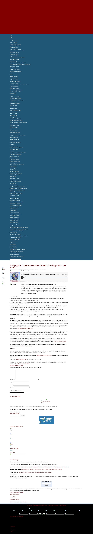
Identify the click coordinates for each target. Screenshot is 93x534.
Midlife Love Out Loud (14, 125)
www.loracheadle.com (21, 359)
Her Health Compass (14, 83)
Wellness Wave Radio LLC (15, 161)
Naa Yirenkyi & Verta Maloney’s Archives (18, 152)
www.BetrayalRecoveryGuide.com (44, 355)
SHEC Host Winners (14, 208)
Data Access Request (14, 494)
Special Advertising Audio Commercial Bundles (46, 4)
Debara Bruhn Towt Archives (15, 203)
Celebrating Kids (13, 93)
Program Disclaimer (14, 499)
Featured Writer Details (46, 13)
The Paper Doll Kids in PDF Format (16, 100)
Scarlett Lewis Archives (14, 156)
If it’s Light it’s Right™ (14, 86)
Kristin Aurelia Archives (14, 149)
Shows (11, 37)
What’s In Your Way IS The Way (16, 193)
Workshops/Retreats (46, 30)
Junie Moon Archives (14, 127)
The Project (12, 95)
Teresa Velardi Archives (14, 59)
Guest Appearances (14, 117)
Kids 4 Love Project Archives (15, 91)
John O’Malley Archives (14, 159)
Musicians (47, 23)
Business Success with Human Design (17, 51)
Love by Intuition (13, 108)
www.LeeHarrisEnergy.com (60, 341)
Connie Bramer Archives (14, 219)
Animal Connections (14, 39)
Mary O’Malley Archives (14, 195)
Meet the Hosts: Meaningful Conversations (18, 122)
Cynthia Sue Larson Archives (15, 181)
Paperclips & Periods (14, 134)
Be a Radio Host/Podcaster (15, 234)
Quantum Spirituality (14, 137)
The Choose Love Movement (15, 154)
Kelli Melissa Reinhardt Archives (16, 120)
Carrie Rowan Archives (14, 107)
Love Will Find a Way (14, 220)
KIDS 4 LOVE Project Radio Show (16, 90)
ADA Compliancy (13, 244)
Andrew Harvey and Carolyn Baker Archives (18, 188)
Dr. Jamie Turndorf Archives (15, 44)
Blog (46, 17)
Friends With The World (14, 68)
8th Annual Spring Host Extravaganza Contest (19, 236)
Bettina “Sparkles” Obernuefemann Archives (19, 229)
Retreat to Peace (13, 141)
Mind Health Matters (14, 130)
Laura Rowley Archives (14, 40)
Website (11, 387)
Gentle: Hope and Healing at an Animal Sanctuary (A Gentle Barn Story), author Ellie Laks (41, 469)
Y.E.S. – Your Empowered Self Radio (17, 164)
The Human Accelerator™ (15, 198)
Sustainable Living (13, 197)
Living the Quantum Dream (15, 180)
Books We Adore (46, 7)
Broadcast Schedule (14, 241)
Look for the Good (13, 105)
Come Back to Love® (14, 54)
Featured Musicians (46, 25)
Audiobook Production (46, 9)
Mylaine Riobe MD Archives (15, 49)
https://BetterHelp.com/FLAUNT (22, 363)
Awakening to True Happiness (16, 173)
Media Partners (46, 22)
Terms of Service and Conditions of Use (19, 502)
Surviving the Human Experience (16, 147)
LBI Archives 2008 (13, 115)
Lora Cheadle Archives (14, 66)
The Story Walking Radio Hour (16, 205)
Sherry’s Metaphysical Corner (16, 224)
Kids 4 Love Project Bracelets (15, 98)
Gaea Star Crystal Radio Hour (15, 71)
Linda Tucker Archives (14, 185)
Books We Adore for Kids (46, 15)
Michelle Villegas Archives (15, 69)
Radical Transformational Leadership (17, 190)
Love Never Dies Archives (15, 45)
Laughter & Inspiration (14, 217)
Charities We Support (46, 20)
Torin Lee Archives (13, 166)
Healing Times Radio (14, 79)
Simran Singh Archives (14, 171)
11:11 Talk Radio (13, 169)
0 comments (43, 270)
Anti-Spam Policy (13, 246)
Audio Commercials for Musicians (46, 28)
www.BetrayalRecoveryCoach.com (52, 316)
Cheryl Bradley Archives (14, 88)
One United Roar (13, 183)
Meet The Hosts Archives (15, 124)
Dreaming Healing (13, 61)
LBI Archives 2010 (13, 112)
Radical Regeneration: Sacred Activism (17, 186)
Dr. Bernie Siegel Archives (15, 132)
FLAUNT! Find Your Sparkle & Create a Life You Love (20, 64)
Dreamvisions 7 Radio (16, 270)
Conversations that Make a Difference (17, 57)
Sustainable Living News (14, 239)
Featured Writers (46, 12)
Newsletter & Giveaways (46, 5)
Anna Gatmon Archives (14, 215)
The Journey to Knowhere (15, 157)
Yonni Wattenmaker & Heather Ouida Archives (19, 84)
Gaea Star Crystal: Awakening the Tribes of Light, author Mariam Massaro (35, 472)
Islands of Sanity (13, 176)
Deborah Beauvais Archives (15, 110)
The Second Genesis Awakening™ (16, 202)
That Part (11, 151)
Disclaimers (12, 242)
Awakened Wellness (14, 47)
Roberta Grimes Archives (15, 146)
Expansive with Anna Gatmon (16, 213)
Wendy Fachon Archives (14, 207)
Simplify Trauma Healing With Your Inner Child (19, 227)
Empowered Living (13, 210)
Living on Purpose (13, 101)
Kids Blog (46, 18)
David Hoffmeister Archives (15, 174)
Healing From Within (14, 76)
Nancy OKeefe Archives (14, 52)
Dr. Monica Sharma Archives (15, 191)
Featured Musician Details (46, 26)
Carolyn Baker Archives (14, 178)
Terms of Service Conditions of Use (17, 256)
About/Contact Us (46, 0)
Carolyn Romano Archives (15, 103)
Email (11, 384)
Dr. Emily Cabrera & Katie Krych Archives (18, 135)
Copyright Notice (13, 247)
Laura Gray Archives (14, 222)
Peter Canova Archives (14, 139)
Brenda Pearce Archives (14, 212)
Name (11, 382)
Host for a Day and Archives (15, 237)
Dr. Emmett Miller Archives (15, 81)
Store (46, 31)
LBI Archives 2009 (13, 113)
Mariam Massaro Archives (15, 73)
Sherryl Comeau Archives (15, 225)
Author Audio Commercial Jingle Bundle (46, 10)
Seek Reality (12, 144)
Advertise (46, 2)
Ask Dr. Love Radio (13, 42)
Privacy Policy (13, 496)
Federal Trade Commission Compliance (17, 249)
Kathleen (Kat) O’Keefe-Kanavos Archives (18, 62)
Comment (12, 379)
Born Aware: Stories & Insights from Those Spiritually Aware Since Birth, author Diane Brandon (46, 467)
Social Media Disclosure (14, 254)
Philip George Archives (14, 163)
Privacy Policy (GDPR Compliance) (16, 251)
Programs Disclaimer (14, 252)
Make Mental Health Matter (15, 118)
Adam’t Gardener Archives (15, 200)
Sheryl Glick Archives (14, 78)
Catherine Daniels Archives (15, 142)
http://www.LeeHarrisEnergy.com (25, 328)
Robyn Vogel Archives (14, 56)
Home (11, 35)
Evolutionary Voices (14, 168)
